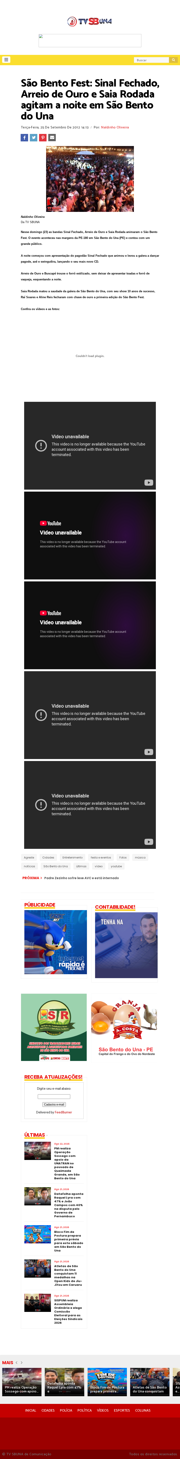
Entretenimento (73, 857)
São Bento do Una (55, 866)
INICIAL (30, 1411)
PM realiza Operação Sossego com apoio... (21, 1389)
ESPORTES (122, 1411)
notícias (29, 866)
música (140, 857)
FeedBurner (63, 1112)
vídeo (99, 866)
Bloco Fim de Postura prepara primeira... (107, 1389)
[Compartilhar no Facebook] (24, 137)
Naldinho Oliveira (115, 127)
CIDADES (48, 1411)
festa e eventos (101, 857)
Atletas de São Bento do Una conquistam (150, 1389)
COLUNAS (143, 1411)
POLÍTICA (84, 1411)
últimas (81, 866)
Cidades (48, 857)
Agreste (29, 857)
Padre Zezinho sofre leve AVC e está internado (81, 878)
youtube (116, 866)
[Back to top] (169, 1448)
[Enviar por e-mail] (52, 137)
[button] (6, 59)
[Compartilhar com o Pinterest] (43, 137)
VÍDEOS (103, 1411)
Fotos (123, 857)
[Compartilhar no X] (33, 137)
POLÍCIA (66, 1411)
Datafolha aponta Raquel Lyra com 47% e (64, 1387)
